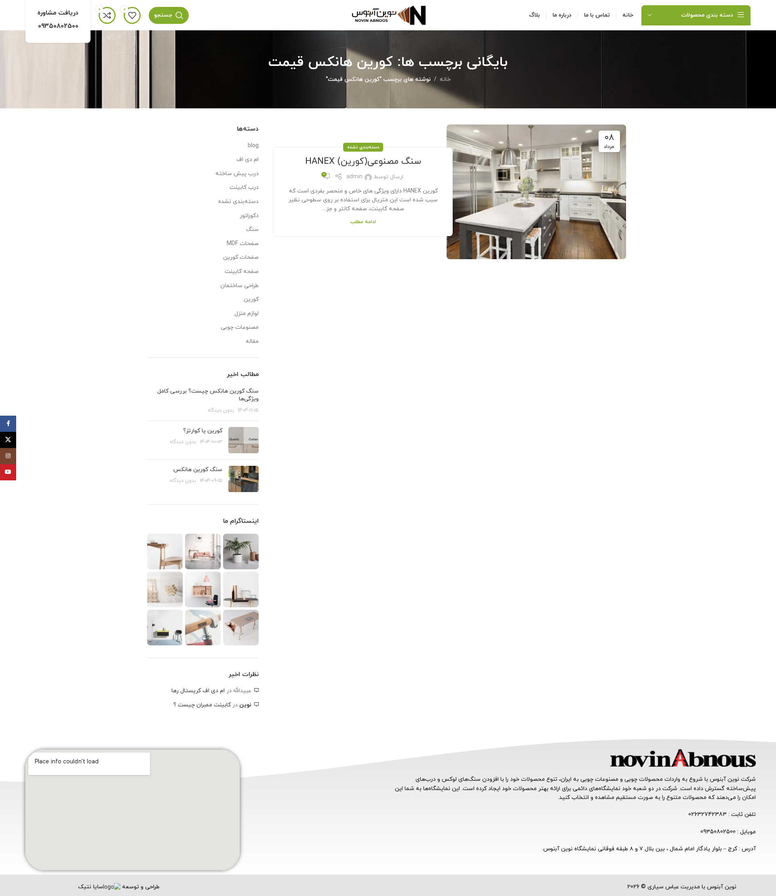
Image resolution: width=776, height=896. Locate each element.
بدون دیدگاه (221, 410)
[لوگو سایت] (388, 15)
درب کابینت (244, 187)
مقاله (252, 341)
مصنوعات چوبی (240, 327)
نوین (245, 705)
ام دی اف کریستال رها (198, 691)
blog (253, 146)
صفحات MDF (243, 243)
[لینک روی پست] (536, 192)
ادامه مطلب (363, 222)
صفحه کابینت (242, 271)
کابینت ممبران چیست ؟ (202, 705)
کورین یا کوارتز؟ (202, 431)
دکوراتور (249, 216)
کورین (251, 299)
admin (354, 177)
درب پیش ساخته (237, 174)
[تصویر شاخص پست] (243, 440)
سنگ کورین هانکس (197, 469)
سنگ (252, 229)
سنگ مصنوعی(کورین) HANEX (363, 161)
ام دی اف (247, 159)
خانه (445, 79)
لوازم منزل (246, 313)
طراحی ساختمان (239, 286)
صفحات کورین (241, 257)
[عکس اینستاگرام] (241, 551)
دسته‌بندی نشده (363, 147)
